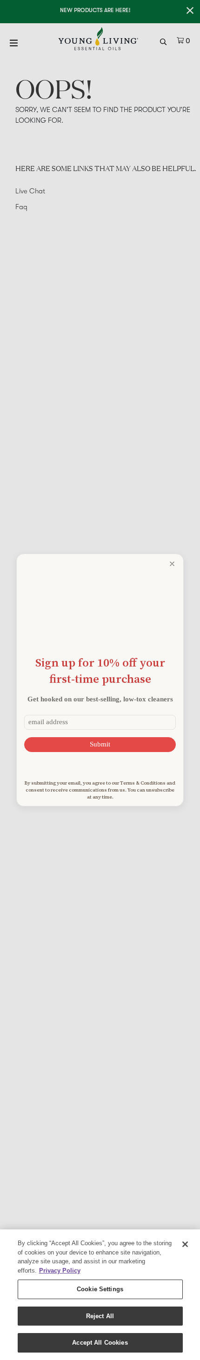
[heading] (100, 670)
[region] (100, 1294)
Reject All (100, 1316)
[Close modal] (172, 563)
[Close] (185, 1244)
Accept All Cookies (99, 1342)
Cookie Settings (100, 1289)
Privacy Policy (59, 1270)
